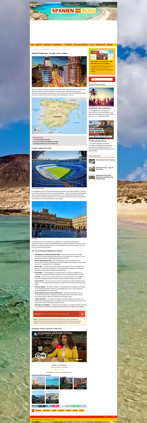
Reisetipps (39, 44)
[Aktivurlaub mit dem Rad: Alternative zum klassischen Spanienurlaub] (92, 177)
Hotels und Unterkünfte (81, 44)
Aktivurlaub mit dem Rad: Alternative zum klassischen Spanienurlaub (104, 177)
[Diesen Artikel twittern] (42, 406)
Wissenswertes (57, 44)
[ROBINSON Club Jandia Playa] (102, 97)
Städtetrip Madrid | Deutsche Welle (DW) (46, 143)
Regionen (109, 44)
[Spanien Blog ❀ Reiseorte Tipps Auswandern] (73, 19)
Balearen (38, 410)
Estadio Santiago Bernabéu (42, 139)
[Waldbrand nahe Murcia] (102, 129)
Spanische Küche (100, 44)
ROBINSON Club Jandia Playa (100, 108)
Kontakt (53, 419)
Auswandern (68, 44)
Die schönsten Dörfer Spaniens (105, 160)
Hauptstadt (46, 410)
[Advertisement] (73, 32)
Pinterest (113, 416)
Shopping (61, 410)
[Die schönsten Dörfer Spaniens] (92, 161)
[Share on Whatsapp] (76, 406)
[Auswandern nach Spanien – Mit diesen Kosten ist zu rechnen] (102, 55)
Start (32, 44)
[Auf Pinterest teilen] (55, 406)
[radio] (55, 370)
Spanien (68, 410)
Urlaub (81, 410)
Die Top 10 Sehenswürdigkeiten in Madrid (46, 141)
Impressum (34, 419)
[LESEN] (93, 71)
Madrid (54, 410)
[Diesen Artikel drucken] (69, 406)
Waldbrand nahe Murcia (97, 141)
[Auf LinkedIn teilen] (48, 406)
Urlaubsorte (47, 44)
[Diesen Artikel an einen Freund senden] (62, 406)
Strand (75, 410)
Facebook (106, 416)
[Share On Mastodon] (83, 406)
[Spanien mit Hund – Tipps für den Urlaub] (92, 169)
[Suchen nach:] (102, 79)
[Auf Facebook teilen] (35, 406)
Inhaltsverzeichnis (47, 419)
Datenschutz (40, 419)
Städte (92, 44)
